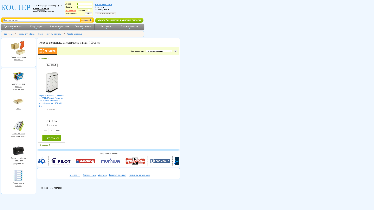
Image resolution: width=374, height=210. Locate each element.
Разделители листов (18, 176)
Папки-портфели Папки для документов (18, 151)
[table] (175, 51)
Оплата (101, 20)
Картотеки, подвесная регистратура (18, 77)
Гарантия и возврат (117, 175)
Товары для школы (129, 26)
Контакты (136, 20)
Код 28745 (51, 65)
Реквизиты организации (139, 175)
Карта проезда (89, 175)
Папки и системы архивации (18, 48)
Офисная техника (83, 26)
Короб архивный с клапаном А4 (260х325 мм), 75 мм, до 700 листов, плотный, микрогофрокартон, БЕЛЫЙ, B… (51, 100)
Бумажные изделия (12, 26)
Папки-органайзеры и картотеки (18, 126)
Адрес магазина (113, 20)
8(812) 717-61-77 (41, 8)
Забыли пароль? (71, 13)
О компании (75, 175)
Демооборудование (59, 26)
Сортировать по (138, 51)
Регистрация (70, 11)
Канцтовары (36, 26)
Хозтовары (106, 26)
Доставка (126, 20)
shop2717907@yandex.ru (43, 11)
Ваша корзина (103, 4)
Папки (18, 101)
